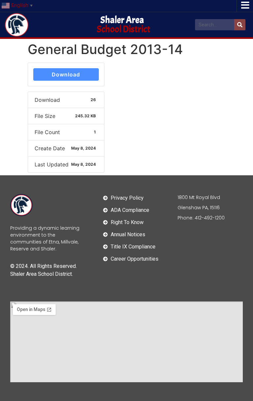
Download (66, 74)
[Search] (239, 24)
